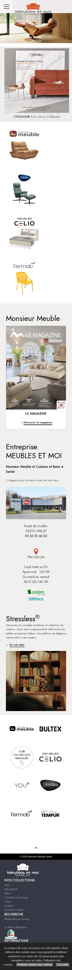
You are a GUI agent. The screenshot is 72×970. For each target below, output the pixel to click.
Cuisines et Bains (13, 910)
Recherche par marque (17, 919)
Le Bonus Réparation (15, 927)
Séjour (7, 893)
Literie (7, 901)
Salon (7, 885)
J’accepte (62, 964)
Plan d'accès (36, 557)
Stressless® (11, 889)
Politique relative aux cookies (34, 964)
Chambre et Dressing (16, 897)
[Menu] (6, 6)
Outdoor (9, 906)
